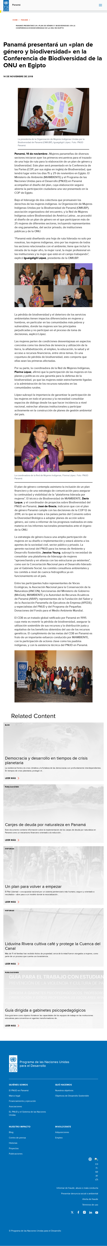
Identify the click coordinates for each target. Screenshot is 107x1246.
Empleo (59, 1137)
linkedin (90, 1212)
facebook (78, 1212)
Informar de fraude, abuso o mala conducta (77, 1188)
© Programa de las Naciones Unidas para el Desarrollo (35, 1230)
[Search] (96, 1169)
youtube (96, 1212)
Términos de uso (90, 1204)
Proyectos (14, 1148)
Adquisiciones (62, 1132)
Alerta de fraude (90, 1199)
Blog (11, 1132)
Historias (13, 1143)
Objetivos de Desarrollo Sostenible (72, 1095)
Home (15, 20)
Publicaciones (15, 1153)
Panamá (16, 4)
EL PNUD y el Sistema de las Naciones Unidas (27, 1113)
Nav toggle (100, 5)
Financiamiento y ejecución (22, 1101)
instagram (84, 1212)
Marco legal (14, 1095)
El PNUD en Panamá (18, 1090)
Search (96, 5)
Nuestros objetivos (64, 1090)
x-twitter (72, 1212)
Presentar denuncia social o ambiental (79, 1193)
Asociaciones (15, 1106)
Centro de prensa (17, 1137)
